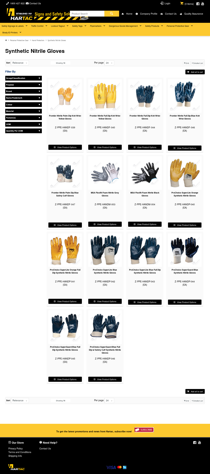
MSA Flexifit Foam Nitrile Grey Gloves (105, 194)
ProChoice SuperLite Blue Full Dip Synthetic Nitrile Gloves (145, 271)
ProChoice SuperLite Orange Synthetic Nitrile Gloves (184, 194)
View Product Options (66, 147)
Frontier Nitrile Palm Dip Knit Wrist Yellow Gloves (65, 117)
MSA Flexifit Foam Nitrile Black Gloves (144, 194)
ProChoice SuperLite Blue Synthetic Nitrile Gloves (105, 271)
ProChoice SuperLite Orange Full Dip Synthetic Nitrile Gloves (65, 271)
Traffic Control (37, 25)
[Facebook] (197, 3)
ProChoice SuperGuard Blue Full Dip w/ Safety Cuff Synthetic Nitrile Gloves (105, 349)
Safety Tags (77, 25)
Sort (8, 62)
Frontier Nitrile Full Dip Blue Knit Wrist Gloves (185, 117)
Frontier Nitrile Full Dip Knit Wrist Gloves (145, 117)
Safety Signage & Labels (13, 25)
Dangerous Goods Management (123, 25)
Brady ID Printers (10, 32)
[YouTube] (202, 3)
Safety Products (152, 25)
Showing (60, 63)
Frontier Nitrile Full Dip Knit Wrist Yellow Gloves (105, 117)
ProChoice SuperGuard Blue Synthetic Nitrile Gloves (185, 271)
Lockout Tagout (58, 25)
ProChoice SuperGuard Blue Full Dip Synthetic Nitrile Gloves (65, 348)
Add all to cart (197, 72)
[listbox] (20, 62)
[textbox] (87, 14)
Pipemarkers (95, 25)
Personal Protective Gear (178, 25)
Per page (99, 62)
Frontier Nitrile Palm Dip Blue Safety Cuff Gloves (65, 194)
